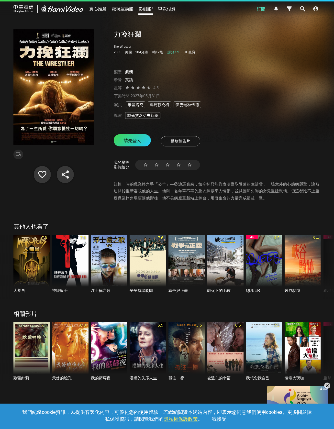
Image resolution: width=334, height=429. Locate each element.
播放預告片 (180, 141)
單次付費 (167, 8)
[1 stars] (145, 165)
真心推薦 (98, 8)
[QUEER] (264, 264)
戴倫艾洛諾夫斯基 (142, 115)
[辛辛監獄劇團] (148, 264)
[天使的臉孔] (70, 351)
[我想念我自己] (264, 351)
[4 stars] (178, 165)
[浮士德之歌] (109, 264)
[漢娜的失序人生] (148, 351)
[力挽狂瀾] (42, 174)
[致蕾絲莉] (31, 351)
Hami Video (48, 8)
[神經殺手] (70, 264)
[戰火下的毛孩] (225, 264)
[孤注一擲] (186, 351)
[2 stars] (156, 165)
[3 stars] (167, 165)
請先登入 (132, 140)
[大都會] (31, 264)
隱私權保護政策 (181, 419)
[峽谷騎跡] (303, 264)
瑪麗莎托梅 (159, 105)
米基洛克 (135, 105)
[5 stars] (189, 165)
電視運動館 (122, 8)
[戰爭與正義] (186, 264)
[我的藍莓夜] (109, 351)
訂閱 (260, 9)
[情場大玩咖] (303, 351)
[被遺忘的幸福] (225, 351)
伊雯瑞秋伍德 (187, 105)
